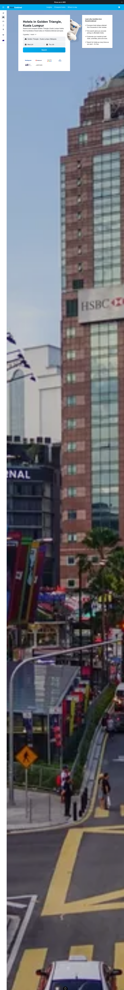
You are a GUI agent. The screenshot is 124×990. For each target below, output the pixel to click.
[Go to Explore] (3, 29)
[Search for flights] (3, 13)
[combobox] (30, 34)
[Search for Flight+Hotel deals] (3, 25)
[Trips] (3, 35)
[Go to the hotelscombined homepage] (14, 7)
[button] (122, 2)
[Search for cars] (3, 21)
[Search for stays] (3, 17)
